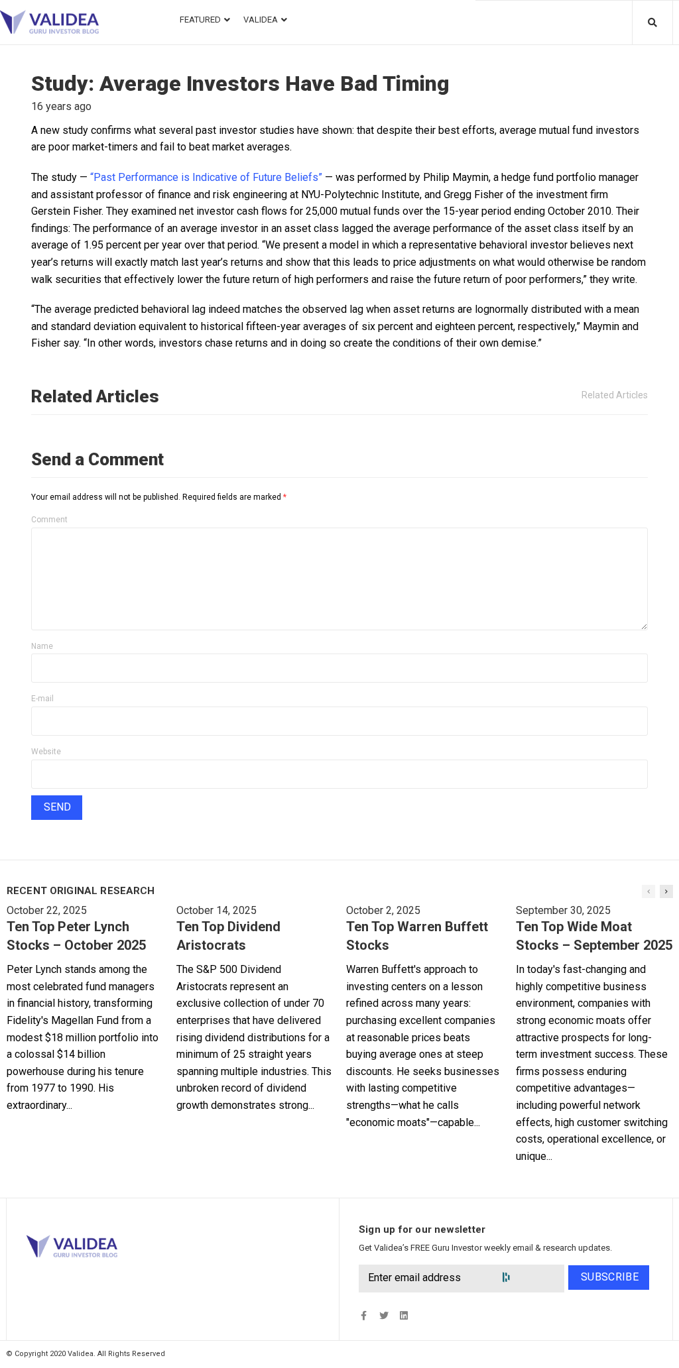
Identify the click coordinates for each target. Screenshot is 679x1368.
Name (42, 646)
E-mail (42, 698)
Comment (49, 519)
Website (46, 751)
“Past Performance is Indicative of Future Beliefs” (206, 177)
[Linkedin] (403, 1316)
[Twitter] (384, 1316)
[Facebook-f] (364, 1316)
